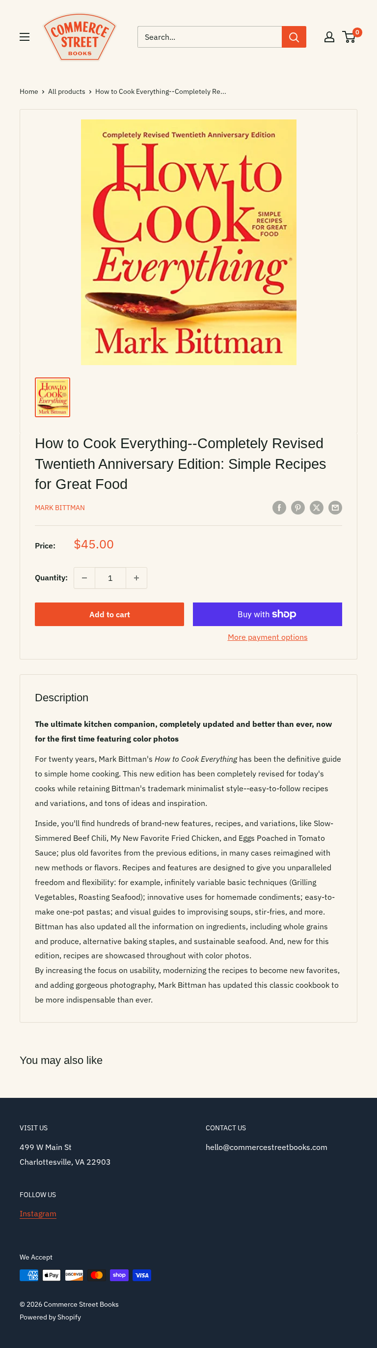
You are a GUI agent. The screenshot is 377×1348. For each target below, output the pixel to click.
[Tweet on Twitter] (316, 507)
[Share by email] (335, 507)
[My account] (329, 36)
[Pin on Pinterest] (298, 507)
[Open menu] (24, 37)
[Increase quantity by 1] (136, 578)
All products (66, 91)
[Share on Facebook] (279, 507)
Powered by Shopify (50, 1317)
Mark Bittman (60, 507)
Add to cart (109, 614)
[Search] (294, 37)
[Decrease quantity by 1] (84, 578)
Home (29, 91)
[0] (349, 37)
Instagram (38, 1213)
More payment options (268, 637)
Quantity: (51, 577)
